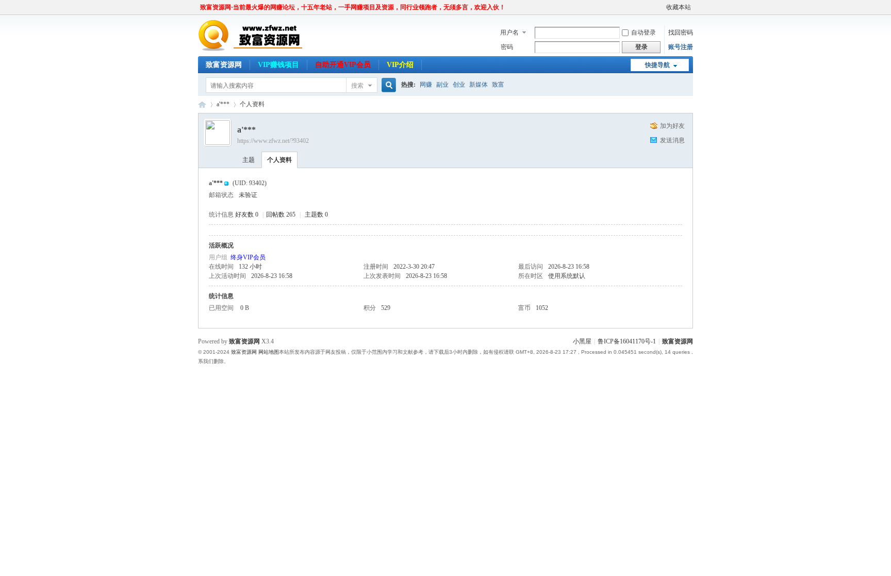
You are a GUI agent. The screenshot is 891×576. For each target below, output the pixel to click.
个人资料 (279, 159)
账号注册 (680, 47)
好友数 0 (246, 214)
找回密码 (680, 32)
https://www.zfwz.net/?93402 (273, 140)
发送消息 (672, 140)
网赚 (426, 84)
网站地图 (268, 352)
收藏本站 (678, 7)
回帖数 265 (280, 214)
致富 (498, 84)
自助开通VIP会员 (343, 65)
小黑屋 (582, 341)
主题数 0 (316, 214)
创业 (459, 84)
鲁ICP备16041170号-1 (627, 341)
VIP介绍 (400, 65)
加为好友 (672, 125)
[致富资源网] (253, 49)
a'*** (223, 104)
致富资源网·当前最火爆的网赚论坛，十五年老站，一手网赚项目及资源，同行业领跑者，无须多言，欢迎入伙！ (352, 7)
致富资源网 (224, 65)
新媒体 (478, 84)
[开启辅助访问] (661, 7)
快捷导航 (657, 65)
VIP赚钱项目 (278, 65)
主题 (248, 159)
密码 (507, 47)
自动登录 (643, 32)
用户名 (509, 32)
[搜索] (387, 85)
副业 (442, 84)
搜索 (357, 85)
